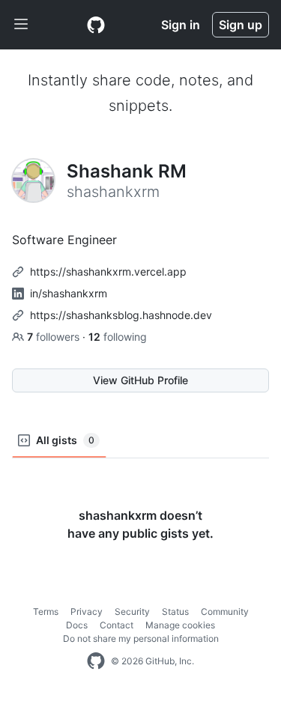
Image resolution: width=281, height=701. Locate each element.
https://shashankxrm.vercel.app (108, 271)
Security (132, 611)
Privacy (86, 611)
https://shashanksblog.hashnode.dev (121, 315)
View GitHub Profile (140, 380)
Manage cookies (180, 625)
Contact (116, 625)
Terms (45, 611)
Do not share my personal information (141, 638)
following (117, 336)
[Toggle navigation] (21, 24)
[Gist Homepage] (96, 25)
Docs (77, 625)
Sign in (180, 24)
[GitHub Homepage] (96, 661)
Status (175, 611)
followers (54, 336)
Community (225, 611)
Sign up (240, 24)
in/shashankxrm (68, 293)
